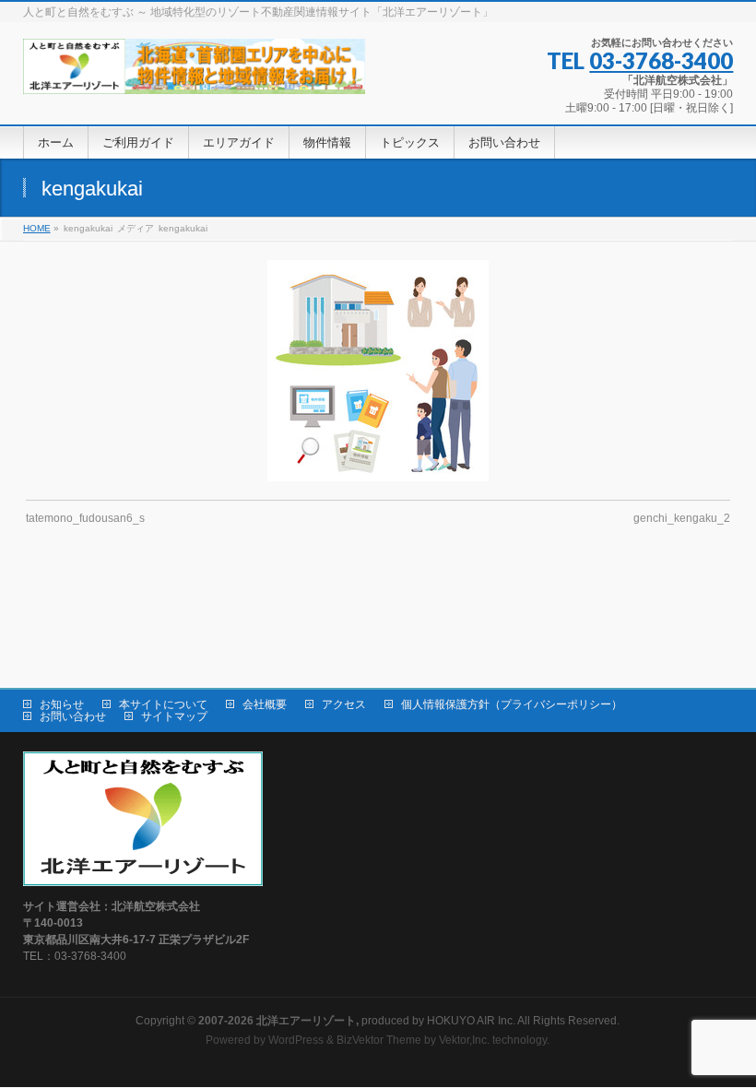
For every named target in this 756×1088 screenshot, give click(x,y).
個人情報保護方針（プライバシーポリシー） (511, 704)
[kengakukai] (377, 370)
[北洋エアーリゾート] (194, 73)
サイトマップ (174, 716)
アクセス (344, 704)
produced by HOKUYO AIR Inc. (356, 1020)
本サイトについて (163, 704)
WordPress (296, 1040)
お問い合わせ (73, 716)
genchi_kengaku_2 (681, 518)
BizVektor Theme (379, 1040)
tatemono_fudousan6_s (85, 518)
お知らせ (62, 704)
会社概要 (264, 704)
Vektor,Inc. (464, 1040)
